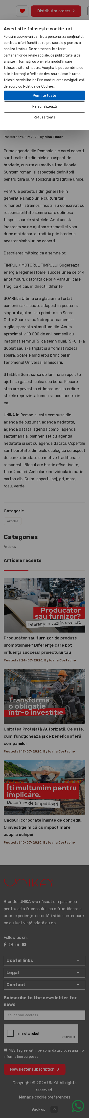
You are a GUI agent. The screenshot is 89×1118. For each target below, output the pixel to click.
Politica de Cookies (38, 86)
